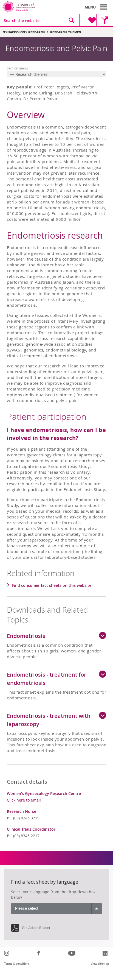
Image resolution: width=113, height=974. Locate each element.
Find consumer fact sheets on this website (51, 585)
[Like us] (39, 953)
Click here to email (24, 800)
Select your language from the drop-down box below (53, 894)
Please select (26, 908)
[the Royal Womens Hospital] (30, 7)
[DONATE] (87, 20)
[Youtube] (72, 953)
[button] (97, 7)
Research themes (65, 32)
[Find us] (104, 20)
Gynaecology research (24, 32)
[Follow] (7, 953)
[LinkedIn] (106, 953)
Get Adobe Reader (36, 928)
